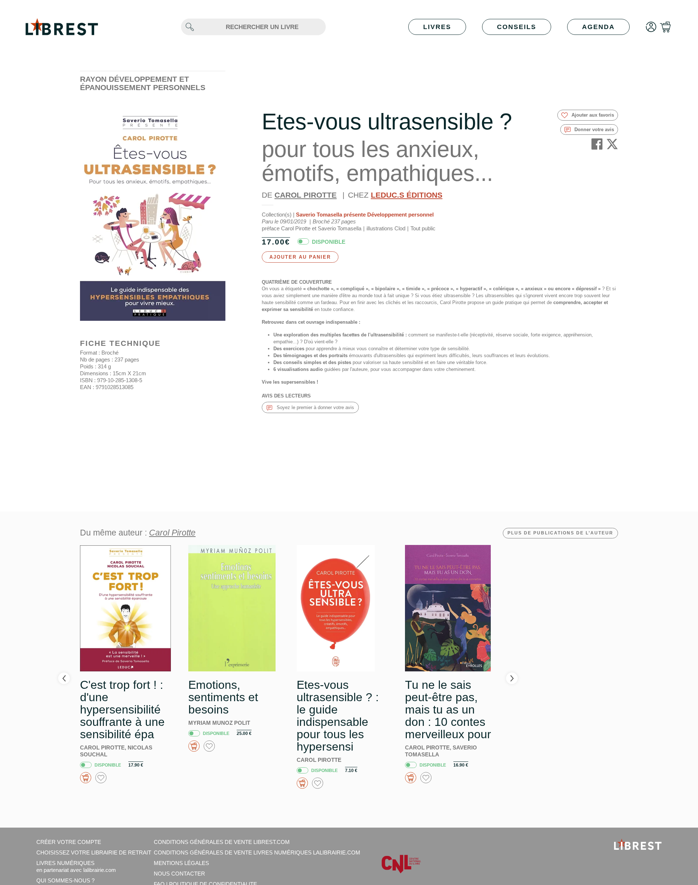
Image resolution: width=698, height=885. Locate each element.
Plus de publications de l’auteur (560, 533)
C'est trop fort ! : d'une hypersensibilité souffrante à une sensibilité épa (122, 709)
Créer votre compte (68, 842)
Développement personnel (400, 214)
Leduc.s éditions (406, 195)
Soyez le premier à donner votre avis (314, 407)
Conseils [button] (516, 27)
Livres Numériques (76, 866)
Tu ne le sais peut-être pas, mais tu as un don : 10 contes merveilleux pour (448, 709)
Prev (64, 678)
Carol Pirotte (305, 195)
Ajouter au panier (300, 257)
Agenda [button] (598, 27)
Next (512, 678)
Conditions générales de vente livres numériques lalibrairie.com (257, 852)
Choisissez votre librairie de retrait (93, 852)
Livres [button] (437, 27)
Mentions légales (181, 863)
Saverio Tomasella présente (331, 214)
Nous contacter (179, 873)
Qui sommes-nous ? (65, 880)
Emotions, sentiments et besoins (223, 697)
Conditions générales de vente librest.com (222, 842)
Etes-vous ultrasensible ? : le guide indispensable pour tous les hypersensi (338, 715)
